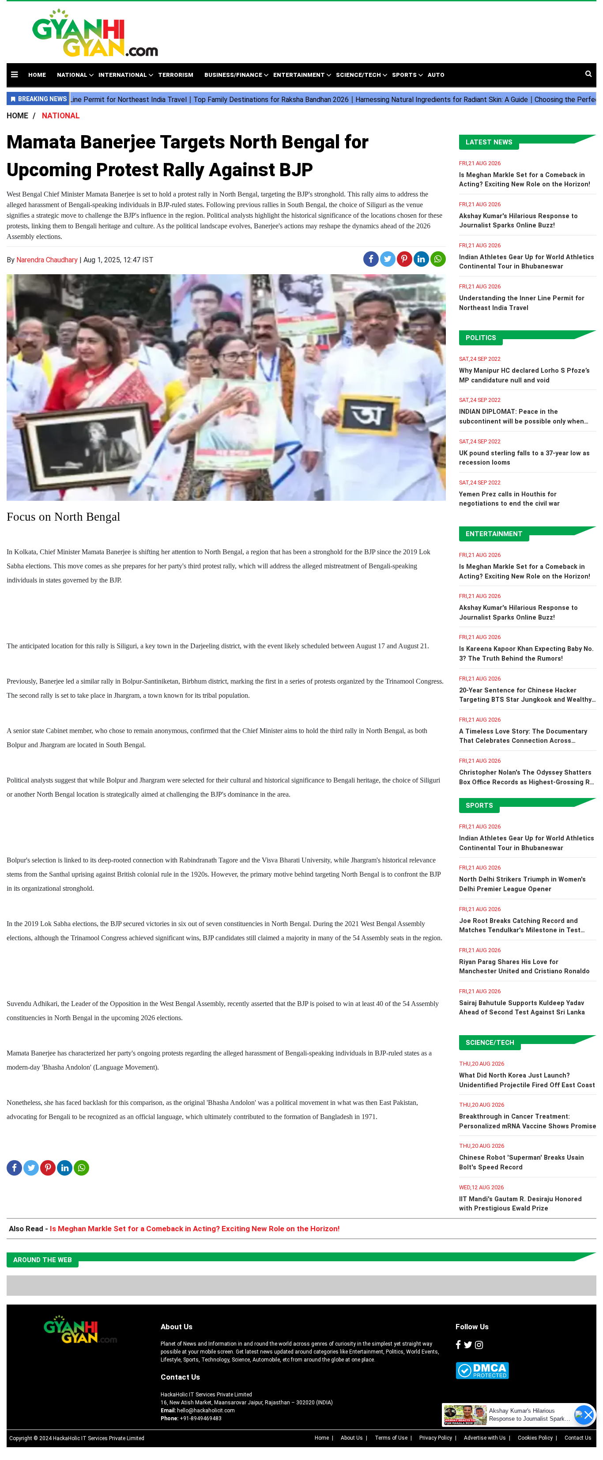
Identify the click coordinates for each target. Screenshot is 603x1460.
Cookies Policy (535, 1438)
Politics (481, 338)
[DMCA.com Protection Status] (482, 1370)
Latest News (489, 142)
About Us (176, 1326)
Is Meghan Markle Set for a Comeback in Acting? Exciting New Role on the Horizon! (195, 1228)
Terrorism (175, 75)
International (122, 75)
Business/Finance (233, 75)
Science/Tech (358, 75)
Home (322, 1438)
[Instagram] (479, 1345)
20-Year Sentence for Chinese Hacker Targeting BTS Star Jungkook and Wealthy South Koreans (525, 700)
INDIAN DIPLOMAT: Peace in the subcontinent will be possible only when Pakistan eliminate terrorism (521, 421)
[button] (14, 74)
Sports (404, 75)
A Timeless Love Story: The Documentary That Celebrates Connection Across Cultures (523, 741)
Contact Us (180, 1377)
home (37, 75)
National (72, 75)
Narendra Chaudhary (47, 260)
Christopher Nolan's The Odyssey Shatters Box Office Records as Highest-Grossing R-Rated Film (525, 782)
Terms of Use (391, 1438)
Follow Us (472, 1326)
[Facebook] (458, 1345)
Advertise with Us (485, 1438)
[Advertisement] (371, 28)
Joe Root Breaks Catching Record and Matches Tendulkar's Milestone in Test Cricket (519, 930)
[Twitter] (468, 1345)
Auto (436, 75)
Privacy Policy (435, 1438)
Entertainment (299, 75)
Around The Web (42, 1260)
